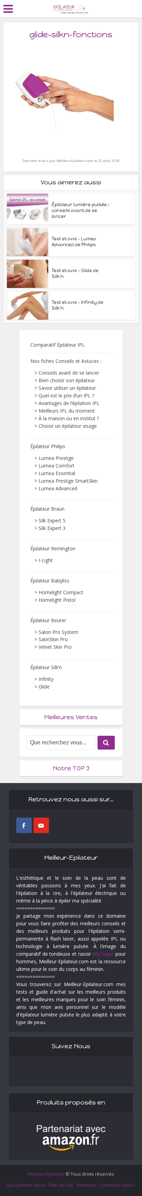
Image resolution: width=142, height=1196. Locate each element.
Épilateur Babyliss (49, 580)
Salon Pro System (58, 632)
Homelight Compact (61, 592)
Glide (44, 686)
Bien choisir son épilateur (67, 380)
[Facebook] (24, 825)
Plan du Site (61, 1185)
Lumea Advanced (58, 488)
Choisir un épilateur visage (68, 426)
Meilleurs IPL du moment (67, 410)
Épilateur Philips (47, 446)
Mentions (87, 1185)
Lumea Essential (57, 473)
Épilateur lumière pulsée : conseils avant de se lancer (80, 210)
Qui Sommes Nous (26, 1185)
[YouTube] (41, 825)
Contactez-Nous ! (117, 1185)
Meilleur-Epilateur (46, 1174)
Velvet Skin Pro (55, 647)
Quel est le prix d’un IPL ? (66, 395)
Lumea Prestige (56, 458)
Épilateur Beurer (48, 620)
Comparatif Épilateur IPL (57, 344)
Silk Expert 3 (52, 528)
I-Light (46, 560)
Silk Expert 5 (52, 520)
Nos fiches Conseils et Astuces (64, 361)
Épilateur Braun (47, 508)
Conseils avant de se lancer (69, 372)
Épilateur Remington (52, 548)
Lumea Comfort (56, 465)
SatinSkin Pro (53, 639)
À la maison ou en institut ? (69, 418)
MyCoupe (103, 954)
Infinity (46, 679)
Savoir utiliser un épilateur (67, 388)
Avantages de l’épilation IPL (69, 403)
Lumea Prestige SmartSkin (68, 481)
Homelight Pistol (57, 600)
